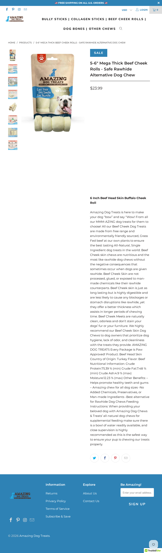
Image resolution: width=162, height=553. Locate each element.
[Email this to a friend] (126, 458)
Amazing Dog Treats (34, 536)
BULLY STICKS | (56, 19)
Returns (51, 493)
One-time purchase (111, 105)
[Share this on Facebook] (105, 458)
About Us (90, 493)
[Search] (121, 29)
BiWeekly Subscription (115, 116)
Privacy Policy (56, 501)
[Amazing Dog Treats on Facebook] (6, 9)
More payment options (134, 177)
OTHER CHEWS (102, 29)
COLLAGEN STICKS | (89, 19)
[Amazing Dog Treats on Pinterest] (12, 9)
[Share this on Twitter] (94, 458)
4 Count (98, 135)
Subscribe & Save (58, 516)
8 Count (116, 135)
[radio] (93, 105)
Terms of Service (58, 509)
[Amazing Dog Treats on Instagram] (19, 9)
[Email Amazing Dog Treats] (25, 9)
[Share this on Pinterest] (115, 458)
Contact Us (91, 501)
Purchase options (103, 97)
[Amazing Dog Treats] (15, 19)
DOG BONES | (75, 29)
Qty (93, 146)
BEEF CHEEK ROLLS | (127, 19)
